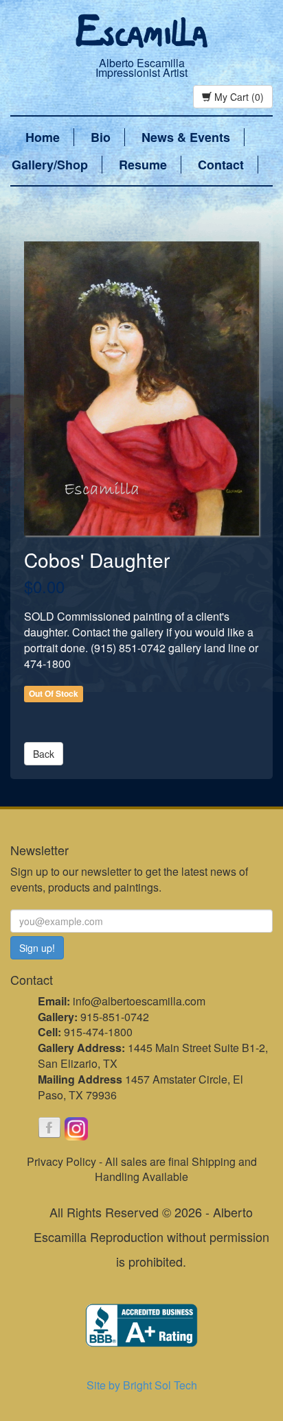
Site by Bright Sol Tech (142, 1385)
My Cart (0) (238, 97)
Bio (101, 137)
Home (42, 137)
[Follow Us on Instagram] (76, 1129)
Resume (143, 165)
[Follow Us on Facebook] (49, 1129)
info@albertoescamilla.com (139, 1001)
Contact (221, 165)
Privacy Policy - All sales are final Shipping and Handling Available (142, 1169)
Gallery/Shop (50, 165)
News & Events (186, 137)
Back (43, 754)
